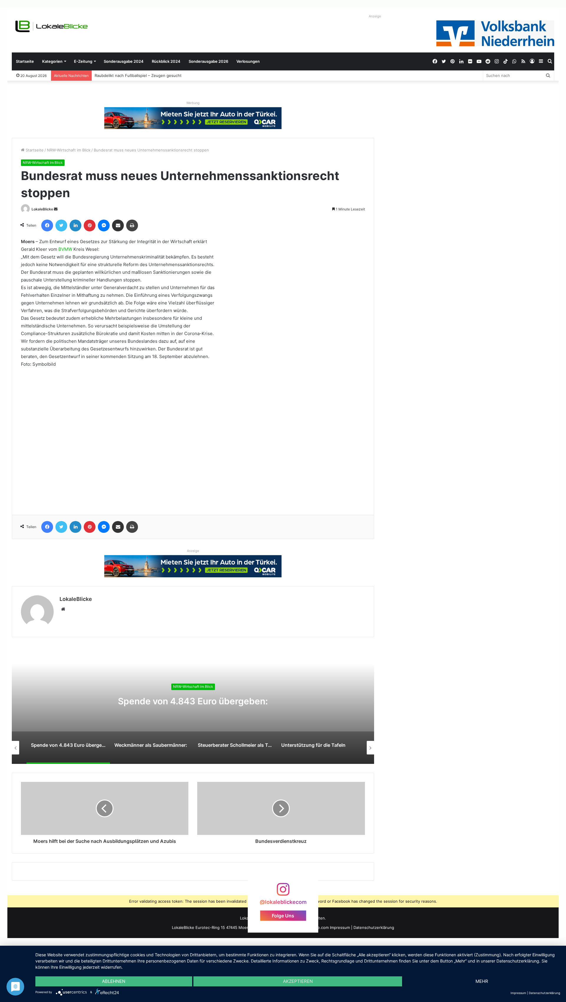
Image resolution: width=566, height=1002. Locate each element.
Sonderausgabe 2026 (208, 61)
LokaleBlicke (42, 209)
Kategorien (52, 61)
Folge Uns (283, 916)
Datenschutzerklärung (373, 927)
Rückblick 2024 (166, 61)
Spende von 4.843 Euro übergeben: (193, 701)
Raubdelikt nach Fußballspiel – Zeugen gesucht (138, 75)
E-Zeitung (83, 61)
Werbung (193, 103)
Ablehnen (113, 981)
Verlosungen (248, 61)
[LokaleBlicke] (51, 26)
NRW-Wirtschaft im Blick (69, 150)
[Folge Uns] (283, 892)
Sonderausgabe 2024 (124, 61)
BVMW (65, 249)
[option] (193, 705)
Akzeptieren (298, 981)
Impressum (340, 927)
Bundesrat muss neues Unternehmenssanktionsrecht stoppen (275, 356)
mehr (481, 981)
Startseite (25, 61)
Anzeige (375, 16)
